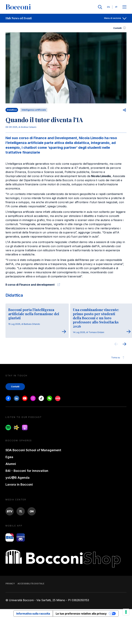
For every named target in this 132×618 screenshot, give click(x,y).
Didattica (14, 295)
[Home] (18, 7)
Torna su (115, 357)
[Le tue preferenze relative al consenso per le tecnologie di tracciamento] (126, 612)
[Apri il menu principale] (124, 7)
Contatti (117, 28)
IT (116, 7)
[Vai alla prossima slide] (124, 344)
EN (108, 7)
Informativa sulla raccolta (33, 613)
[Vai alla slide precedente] (116, 344)
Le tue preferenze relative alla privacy (81, 613)
